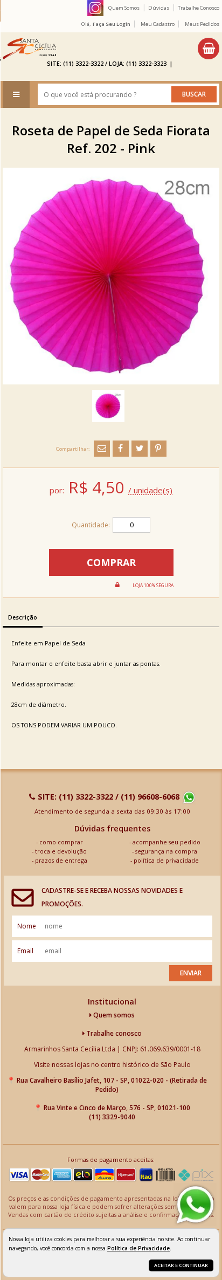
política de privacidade (166, 860)
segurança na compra (166, 851)
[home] (29, 48)
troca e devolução (61, 851)
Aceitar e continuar (181, 1265)
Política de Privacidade (138, 1248)
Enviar (191, 973)
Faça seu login (111, 23)
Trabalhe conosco (113, 1033)
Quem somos (113, 1015)
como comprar (61, 842)
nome (26, 926)
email (25, 950)
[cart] (208, 48)
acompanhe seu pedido (166, 842)
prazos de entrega (61, 860)
